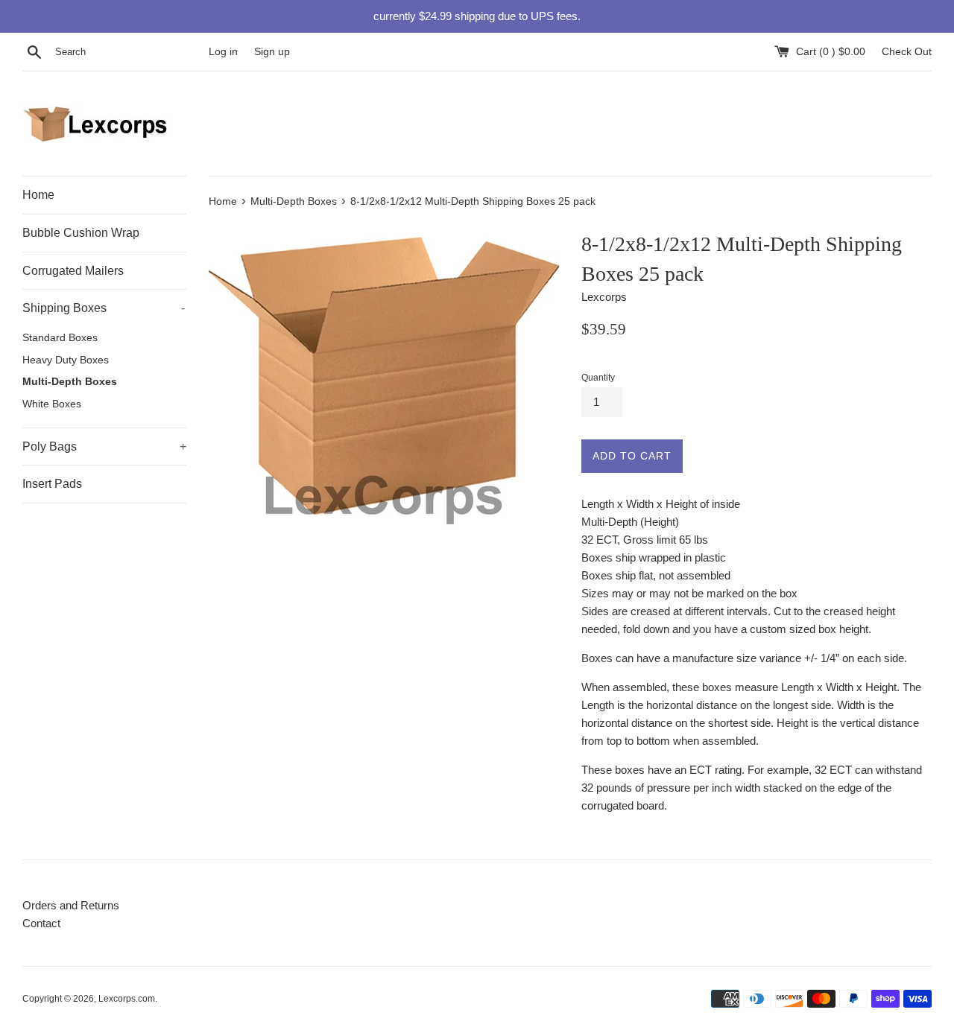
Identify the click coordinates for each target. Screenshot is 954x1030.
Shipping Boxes (103, 308)
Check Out (907, 51)
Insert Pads (52, 483)
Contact (41, 923)
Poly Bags (104, 446)
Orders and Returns (70, 905)
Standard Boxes (60, 337)
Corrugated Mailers (73, 270)
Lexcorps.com (126, 999)
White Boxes (51, 404)
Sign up (272, 51)
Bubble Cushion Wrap (80, 232)
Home (38, 194)
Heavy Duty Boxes (65, 360)
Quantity (598, 377)
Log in (223, 51)
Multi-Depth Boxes (69, 381)
